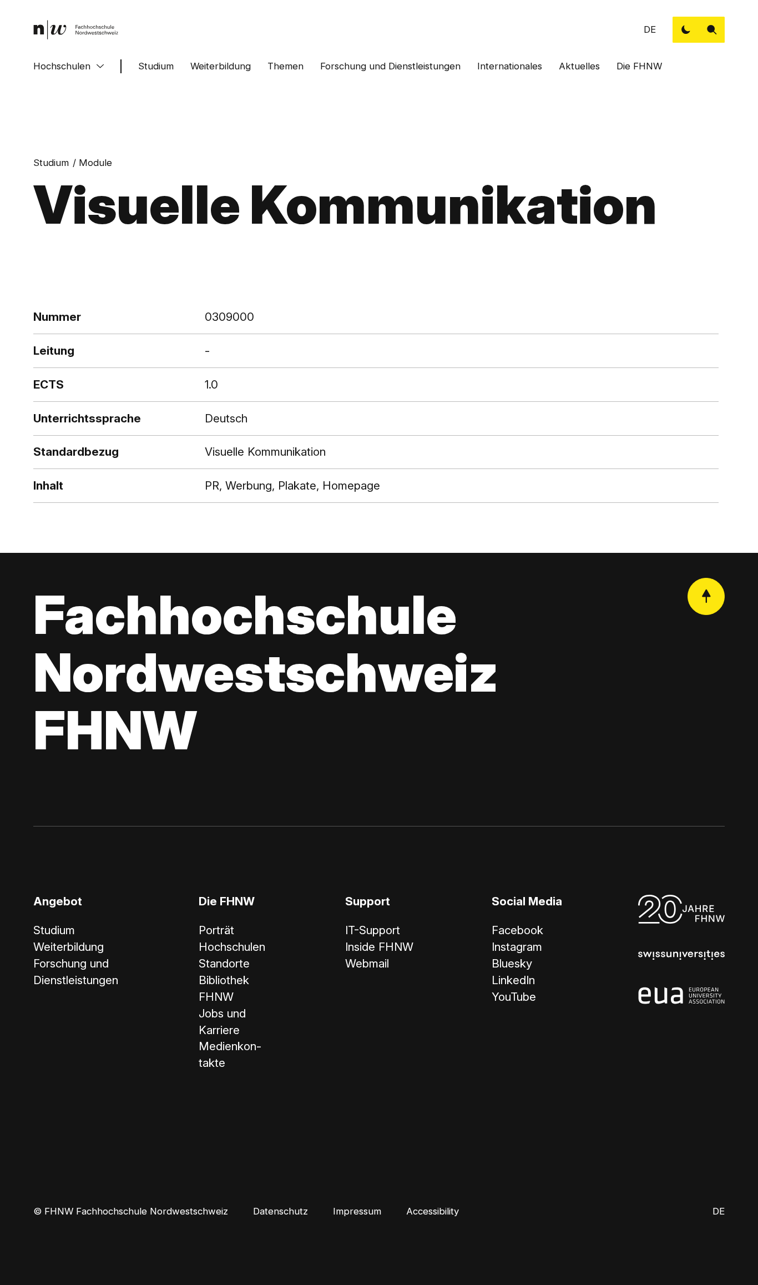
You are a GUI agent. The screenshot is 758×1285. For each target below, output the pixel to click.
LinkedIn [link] (513, 980)
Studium (156, 66)
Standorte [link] (224, 963)
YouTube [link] (514, 997)
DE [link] (650, 29)
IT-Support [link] (372, 930)
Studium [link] (51, 162)
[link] (76, 29)
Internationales (509, 66)
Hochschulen (61, 66)
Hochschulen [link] (232, 947)
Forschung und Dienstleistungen (390, 66)
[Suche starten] (712, 30)
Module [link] (95, 162)
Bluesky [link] (512, 963)
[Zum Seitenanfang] (706, 596)
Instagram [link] (517, 947)
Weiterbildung (220, 66)
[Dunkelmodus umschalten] (686, 30)
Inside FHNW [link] (379, 947)
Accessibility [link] (432, 1211)
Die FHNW (639, 66)
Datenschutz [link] (280, 1211)
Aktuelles (579, 66)
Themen (285, 66)
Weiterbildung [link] (68, 947)
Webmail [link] (367, 963)
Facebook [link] (517, 930)
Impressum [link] (357, 1211)
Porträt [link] (216, 930)
